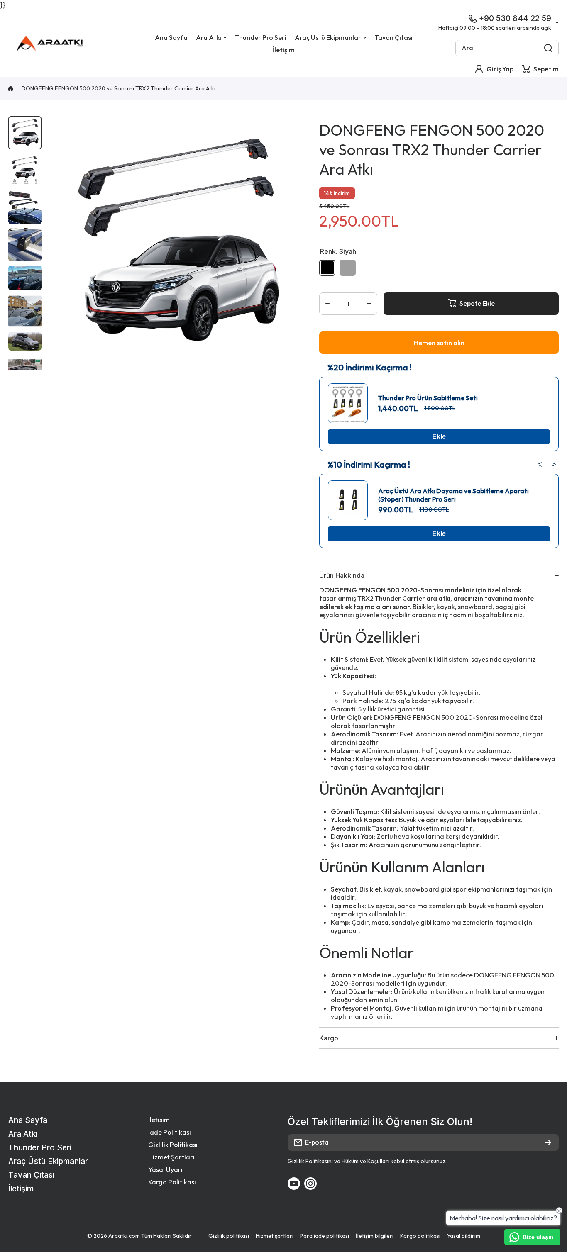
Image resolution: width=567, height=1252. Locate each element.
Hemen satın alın (439, 343)
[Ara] (548, 48)
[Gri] (348, 268)
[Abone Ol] (548, 1142)
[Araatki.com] (49, 43)
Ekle (439, 436)
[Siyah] (327, 268)
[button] (540, 69)
